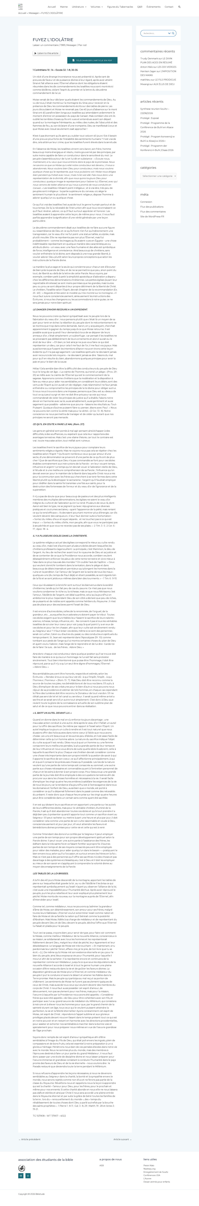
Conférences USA (151, 1175)
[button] (85, 7)
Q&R (139, 7)
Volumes (95, 7)
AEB (102, 1165)
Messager (71, 45)
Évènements (153, 7)
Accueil (52, 7)
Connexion (146, 202)
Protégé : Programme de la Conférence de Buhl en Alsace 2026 (156, 127)
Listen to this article (47, 53)
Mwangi (144, 84)
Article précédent (29, 1139)
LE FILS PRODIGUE (165, 79)
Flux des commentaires (153, 211)
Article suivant (123, 1139)
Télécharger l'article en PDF (93, 60)
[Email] (20, 1175)
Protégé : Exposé (149, 118)
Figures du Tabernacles (120, 7)
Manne (64, 7)
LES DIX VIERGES (166, 67)
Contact (169, 7)
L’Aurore (147, 1178)
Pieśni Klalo (148, 1165)
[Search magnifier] (173, 33)
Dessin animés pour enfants (156, 1182)
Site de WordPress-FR (152, 216)
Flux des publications (151, 207)
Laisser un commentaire (46, 45)
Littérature (78, 7)
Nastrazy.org (149, 1169)
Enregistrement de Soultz (155, 1172)
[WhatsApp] (28, 1175)
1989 (62, 45)
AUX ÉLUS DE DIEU (164, 84)
